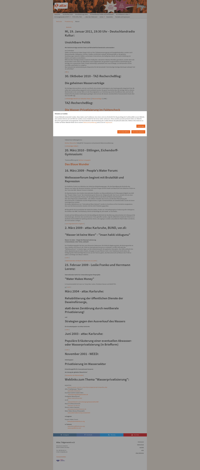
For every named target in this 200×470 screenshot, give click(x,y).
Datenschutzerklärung (89, 122)
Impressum (108, 122)
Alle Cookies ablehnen (124, 132)
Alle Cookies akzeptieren (138, 132)
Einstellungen (141, 126)
